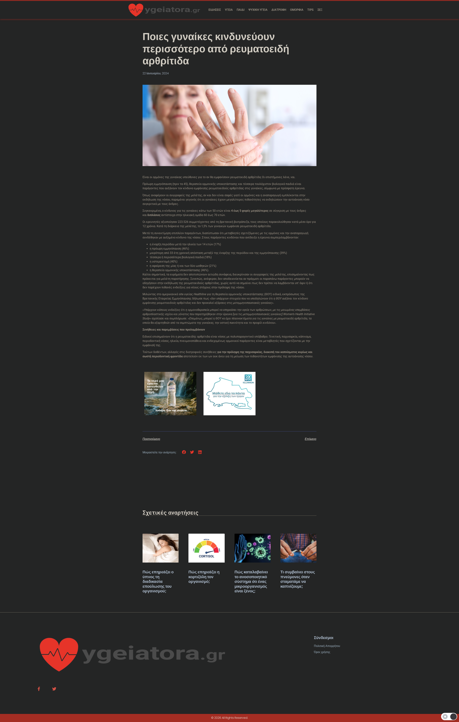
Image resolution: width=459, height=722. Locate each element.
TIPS (310, 9)
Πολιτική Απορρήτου (327, 646)
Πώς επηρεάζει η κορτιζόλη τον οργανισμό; (203, 576)
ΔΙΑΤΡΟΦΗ (278, 9)
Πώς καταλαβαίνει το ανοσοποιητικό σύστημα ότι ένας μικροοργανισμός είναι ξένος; (251, 581)
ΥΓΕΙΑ (229, 9)
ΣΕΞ (320, 9)
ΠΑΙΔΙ (241, 9)
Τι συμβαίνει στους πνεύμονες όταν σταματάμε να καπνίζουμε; (297, 579)
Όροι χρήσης (322, 652)
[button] (184, 452)
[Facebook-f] (39, 689)
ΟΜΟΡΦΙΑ (296, 9)
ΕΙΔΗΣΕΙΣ (215, 9)
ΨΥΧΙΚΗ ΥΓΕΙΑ (258, 9)
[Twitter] (54, 689)
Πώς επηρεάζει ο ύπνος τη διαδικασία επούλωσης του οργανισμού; (158, 581)
